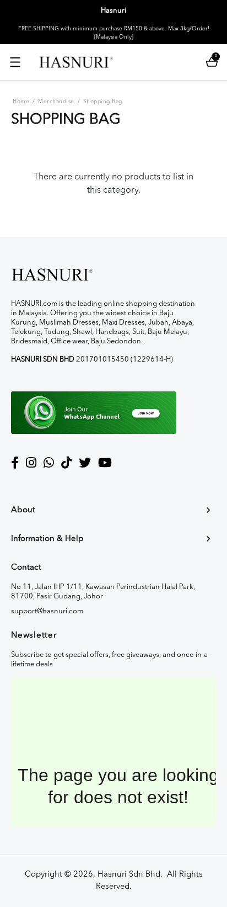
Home (21, 101)
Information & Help (47, 539)
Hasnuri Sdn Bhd (129, 875)
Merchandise (56, 101)
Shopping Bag (102, 101)
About (23, 510)
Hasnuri (113, 10)
